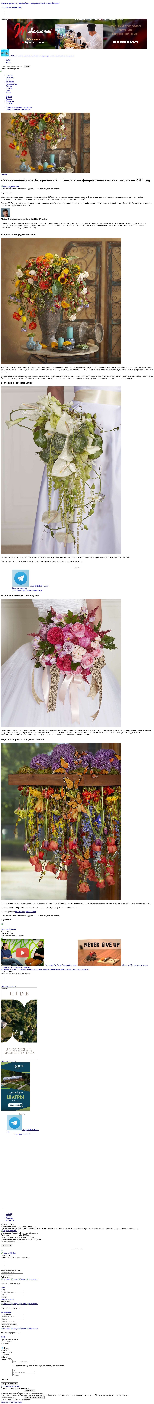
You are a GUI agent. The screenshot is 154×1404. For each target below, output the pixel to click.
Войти (8, 60)
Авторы (9, 99)
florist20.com (31, 912)
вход (3, 1287)
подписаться (6, 1245)
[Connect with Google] (15, 1279)
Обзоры (9, 86)
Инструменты (11, 84)
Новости (9, 75)
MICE (8, 80)
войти (4, 1297)
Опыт (8, 90)
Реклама (9, 103)
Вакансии (10, 101)
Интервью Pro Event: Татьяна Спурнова (61, 965)
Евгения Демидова (11, 187)
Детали (9, 88)
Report (8, 93)
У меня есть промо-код (10, 1386)
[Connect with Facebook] (6, 1279)
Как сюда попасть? (19, 588)
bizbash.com (20, 912)
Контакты (10, 1220)
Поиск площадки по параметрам (19, 107)
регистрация (6, 1312)
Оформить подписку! (9, 1384)
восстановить (7, 1275)
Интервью (10, 77)
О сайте (9, 1214)
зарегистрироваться (9, 1324)
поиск (8, 62)
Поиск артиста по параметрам (18, 109)
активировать (29, 1390)
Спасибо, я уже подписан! (11, 1402)
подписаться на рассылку (34, 1397)
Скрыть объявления (34, 590)
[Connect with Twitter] (23, 1279)
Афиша (9, 97)
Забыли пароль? (7, 1299)
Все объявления (18, 590)
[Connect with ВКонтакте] (32, 1279)
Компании (10, 82)
